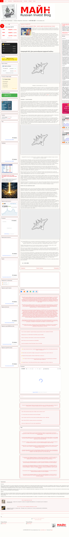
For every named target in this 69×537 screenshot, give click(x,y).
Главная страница (39, 268)
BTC (4, 203)
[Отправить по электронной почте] (24, 263)
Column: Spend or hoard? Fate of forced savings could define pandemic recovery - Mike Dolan (35, 417)
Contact (5, 1)
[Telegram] (36, 291)
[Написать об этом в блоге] (25, 263)
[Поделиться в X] (26, 263)
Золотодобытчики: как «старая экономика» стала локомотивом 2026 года (9, 176)
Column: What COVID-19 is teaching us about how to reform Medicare (31, 420)
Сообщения (5, 282)
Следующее (23, 268)
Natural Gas (3, 166)
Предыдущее (56, 268)
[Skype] (33, 291)
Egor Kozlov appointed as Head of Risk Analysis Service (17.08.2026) (31, 343)
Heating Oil (3, 168)
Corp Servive (10, 1)
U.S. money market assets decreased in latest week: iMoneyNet (30, 414)
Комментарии (5, 284)
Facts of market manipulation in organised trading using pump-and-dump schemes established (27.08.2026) (37, 331)
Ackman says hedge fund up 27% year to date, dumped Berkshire (31, 423)
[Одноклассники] (24, 291)
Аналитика (25, 1)
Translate (9, 118)
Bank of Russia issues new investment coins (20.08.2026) (29, 340)
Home (2, 1)
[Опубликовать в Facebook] (27, 263)
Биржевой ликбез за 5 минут (17, 1)
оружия (48, 94)
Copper (3, 171)
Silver (3, 170)
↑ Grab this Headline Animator (37, 519)
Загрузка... (22, 396)
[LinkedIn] (27, 291)
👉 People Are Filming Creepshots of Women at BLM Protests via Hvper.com (32, 355)
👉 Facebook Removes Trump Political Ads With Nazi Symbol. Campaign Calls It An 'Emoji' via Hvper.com (37, 362)
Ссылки (34, 1)
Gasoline (3, 167)
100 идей (30, 1)
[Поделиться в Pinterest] (28, 263)
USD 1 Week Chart (13, 203)
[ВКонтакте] (21, 291)
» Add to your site (10, 172)
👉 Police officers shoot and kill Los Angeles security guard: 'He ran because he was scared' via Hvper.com (37, 352)
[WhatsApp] (30, 291)
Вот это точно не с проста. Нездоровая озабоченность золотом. (27, 506)
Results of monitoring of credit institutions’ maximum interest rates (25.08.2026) (33, 337)
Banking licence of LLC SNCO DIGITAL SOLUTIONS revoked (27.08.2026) (32, 334)
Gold (2, 169)
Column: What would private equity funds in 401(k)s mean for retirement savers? (33, 411)
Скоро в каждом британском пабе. (27, 500)
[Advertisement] (40, 279)
